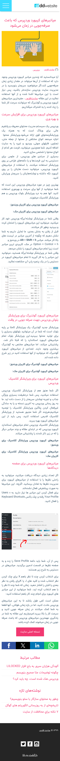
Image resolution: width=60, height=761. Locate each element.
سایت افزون (49, 69)
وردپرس (36, 70)
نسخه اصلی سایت (30, 632)
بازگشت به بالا (30, 755)
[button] (6, 5)
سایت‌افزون (31, 98)
